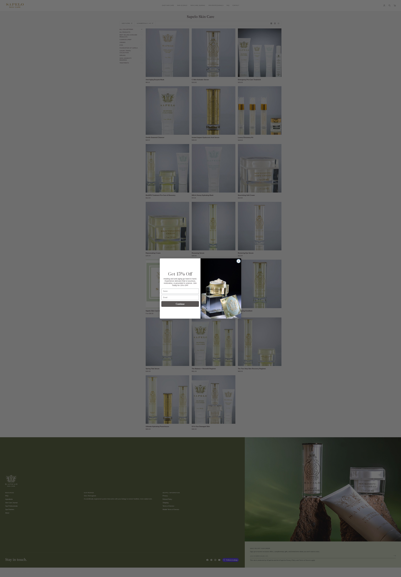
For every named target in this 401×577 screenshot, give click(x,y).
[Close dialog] (238, 261)
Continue (180, 304)
